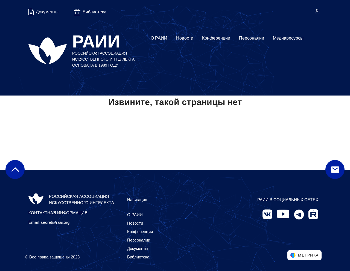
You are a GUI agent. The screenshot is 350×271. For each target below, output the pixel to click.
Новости (184, 38)
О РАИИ (159, 38)
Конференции (216, 38)
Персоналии (251, 38)
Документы (137, 248)
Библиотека (138, 257)
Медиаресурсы (288, 38)
